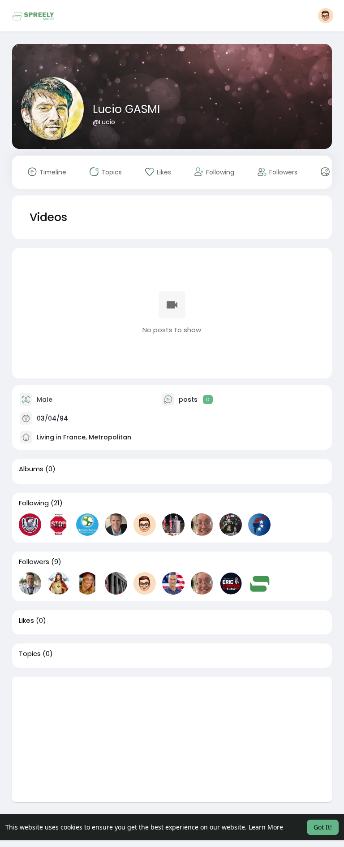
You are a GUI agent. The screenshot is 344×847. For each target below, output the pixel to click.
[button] (326, 15)
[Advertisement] (172, 739)
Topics (30, 653)
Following (34, 503)
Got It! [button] (323, 827)
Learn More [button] (266, 827)
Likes (26, 620)
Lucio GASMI (126, 109)
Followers (34, 561)
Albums (31, 469)
